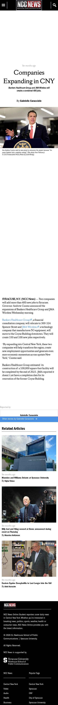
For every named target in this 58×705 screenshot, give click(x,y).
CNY (30, 693)
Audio (6, 693)
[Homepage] (28, 9)
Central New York (11, 684)
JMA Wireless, (29, 327)
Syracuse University (37, 702)
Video (6, 688)
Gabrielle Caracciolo (26, 418)
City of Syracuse (36, 698)
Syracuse (33, 688)
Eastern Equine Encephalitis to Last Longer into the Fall (26, 583)
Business (7, 702)
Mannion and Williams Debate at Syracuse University (25, 477)
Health (6, 698)
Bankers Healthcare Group (16, 320)
